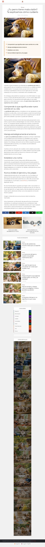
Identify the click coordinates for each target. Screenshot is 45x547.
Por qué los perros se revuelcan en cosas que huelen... (22, 481)
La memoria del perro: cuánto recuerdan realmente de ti (29, 255)
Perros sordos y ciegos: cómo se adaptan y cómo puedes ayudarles (30, 288)
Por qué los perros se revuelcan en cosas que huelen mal (30, 266)
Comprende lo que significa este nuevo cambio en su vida (23, 44)
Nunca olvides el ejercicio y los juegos (17, 53)
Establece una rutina (13, 50)
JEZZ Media (33, 540)
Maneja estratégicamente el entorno (17, 47)
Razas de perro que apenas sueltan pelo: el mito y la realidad (31, 277)
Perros (22, 7)
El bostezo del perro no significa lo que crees (29, 298)
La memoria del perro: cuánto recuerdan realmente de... (22, 445)
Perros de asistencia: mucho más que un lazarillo (31, 244)
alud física (24, 180)
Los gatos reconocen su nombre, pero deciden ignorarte (22, 384)
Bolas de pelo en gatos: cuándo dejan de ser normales (22, 493)
